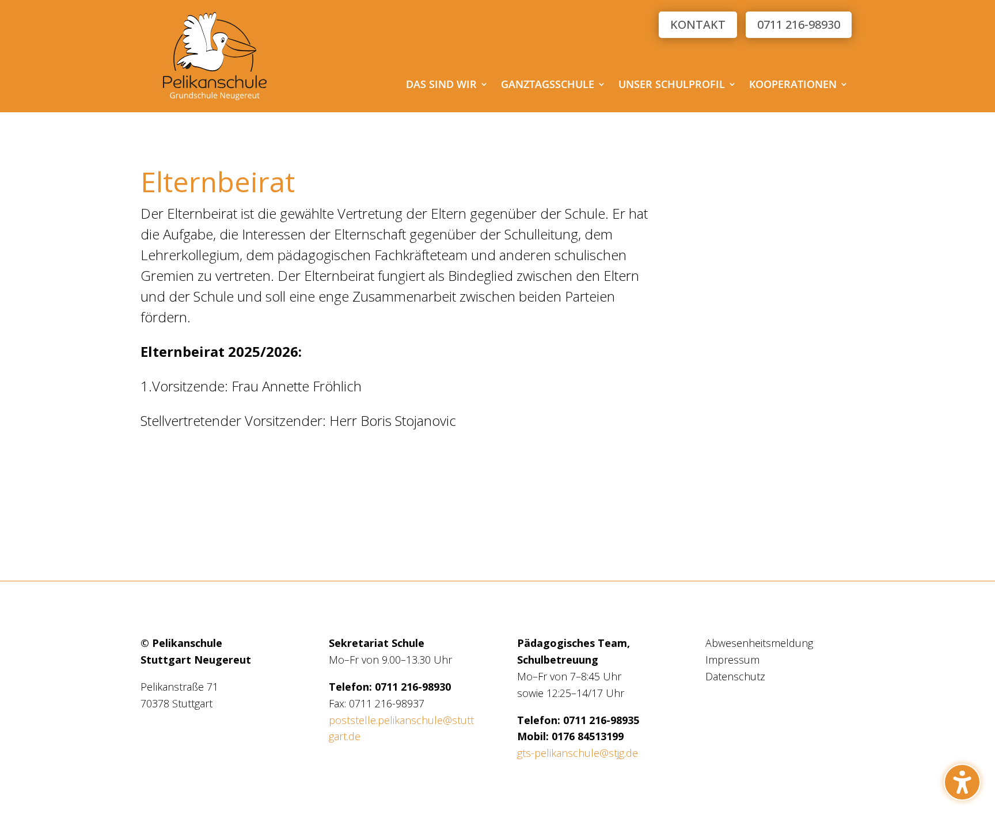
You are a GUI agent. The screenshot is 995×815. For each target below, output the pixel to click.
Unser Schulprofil (671, 85)
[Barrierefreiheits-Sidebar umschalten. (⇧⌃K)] (962, 782)
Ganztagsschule (547, 85)
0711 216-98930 (798, 24)
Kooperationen (793, 85)
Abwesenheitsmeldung (759, 643)
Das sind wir (441, 85)
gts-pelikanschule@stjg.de (577, 753)
